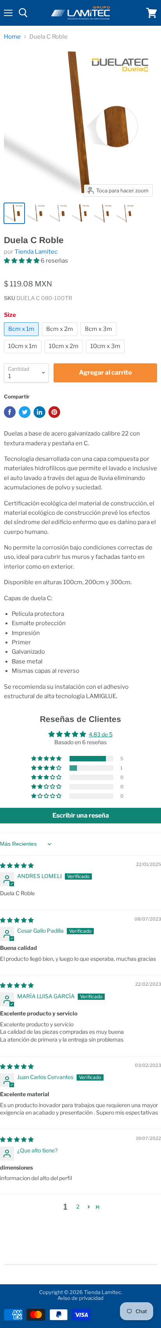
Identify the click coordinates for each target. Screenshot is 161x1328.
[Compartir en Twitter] (24, 412)
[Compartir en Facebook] (10, 412)
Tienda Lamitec (35, 251)
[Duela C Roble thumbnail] (14, 213)
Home (12, 37)
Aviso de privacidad (80, 1298)
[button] (22, 260)
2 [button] (77, 1206)
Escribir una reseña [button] (80, 815)
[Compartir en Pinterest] (54, 412)
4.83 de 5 (101, 734)
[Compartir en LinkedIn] (39, 412)
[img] (17, 865)
